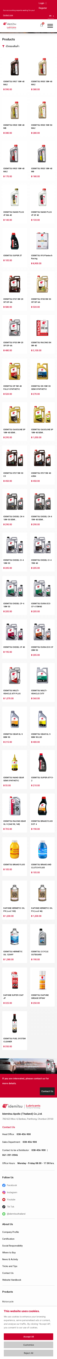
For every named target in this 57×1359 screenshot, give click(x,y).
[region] (28, 1333)
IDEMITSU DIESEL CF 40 (14, 647)
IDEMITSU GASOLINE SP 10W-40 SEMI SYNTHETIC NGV (42, 432)
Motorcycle (8, 1301)
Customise (28, 1345)
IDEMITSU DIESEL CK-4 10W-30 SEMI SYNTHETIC (13, 519)
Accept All (28, 1336)
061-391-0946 (10, 1155)
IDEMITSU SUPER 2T (12, 255)
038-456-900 (24, 1134)
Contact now (8, 15)
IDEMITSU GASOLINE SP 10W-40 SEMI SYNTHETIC (14, 432)
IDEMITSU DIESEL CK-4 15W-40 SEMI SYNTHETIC (41, 519)
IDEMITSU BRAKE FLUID (14, 864)
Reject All (28, 1353)
